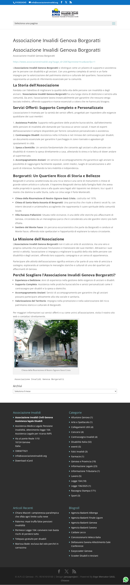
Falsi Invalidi (77, 451)
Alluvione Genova (80, 417)
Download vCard (24, 460)
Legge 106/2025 (79, 485)
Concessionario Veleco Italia (86, 537)
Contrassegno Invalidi (82, 436)
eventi (74, 446)
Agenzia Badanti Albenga (84, 512)
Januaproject (71, 576)
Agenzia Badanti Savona (84, 527)
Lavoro (74, 476)
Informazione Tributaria (84, 471)
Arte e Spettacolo (80, 422)
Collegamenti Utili (80, 427)
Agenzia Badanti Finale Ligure (87, 517)
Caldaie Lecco (78, 532)
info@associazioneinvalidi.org (31, 455)
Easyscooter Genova (81, 550)
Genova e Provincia (81, 461)
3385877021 (21, 450)
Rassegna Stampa (80, 490)
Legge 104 (76, 480)
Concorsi (75, 432)
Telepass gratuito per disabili (30, 538)
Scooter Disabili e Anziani (84, 555)
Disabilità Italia (79, 441)
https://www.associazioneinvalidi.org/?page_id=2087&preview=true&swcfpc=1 (54, 61)
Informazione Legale (82, 466)
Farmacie (76, 456)
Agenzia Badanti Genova (84, 522)
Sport (74, 495)
